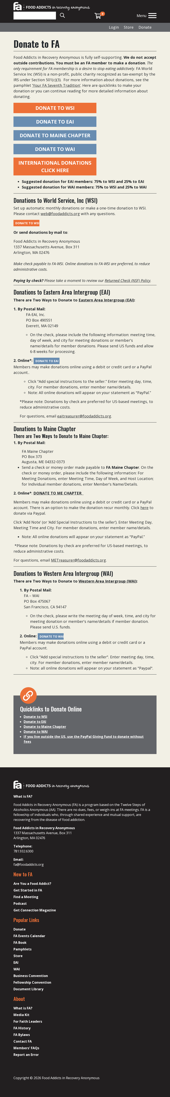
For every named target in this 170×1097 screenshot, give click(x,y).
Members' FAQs (26, 1048)
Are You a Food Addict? (32, 883)
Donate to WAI (36, 731)
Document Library (28, 989)
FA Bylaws (21, 1034)
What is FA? (22, 1008)
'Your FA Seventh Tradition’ (56, 85)
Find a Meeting (25, 897)
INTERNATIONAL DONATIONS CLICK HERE (54, 166)
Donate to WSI (35, 716)
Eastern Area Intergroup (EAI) (106, 300)
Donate (145, 27)
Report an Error (26, 1054)
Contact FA (22, 1041)
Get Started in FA (27, 890)
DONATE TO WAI (55, 149)
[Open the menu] (152, 16)
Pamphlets (22, 949)
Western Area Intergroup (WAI (107, 581)
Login (114, 27)
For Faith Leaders (27, 1021)
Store (129, 27)
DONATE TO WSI (55, 107)
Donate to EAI (35, 721)
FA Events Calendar (29, 936)
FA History (21, 1028)
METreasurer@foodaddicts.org (78, 560)
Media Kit (21, 1015)
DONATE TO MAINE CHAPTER (55, 135)
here (144, 507)
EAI (15, 962)
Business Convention (30, 975)
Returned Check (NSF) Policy (127, 280)
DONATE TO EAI (55, 121)
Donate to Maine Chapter (45, 726)
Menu (142, 15)
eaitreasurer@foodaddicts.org (84, 416)
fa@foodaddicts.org (28, 864)
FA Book (20, 942)
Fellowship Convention (32, 982)
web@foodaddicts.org (60, 213)
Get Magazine (34, 910)
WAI (16, 969)
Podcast (20, 903)
